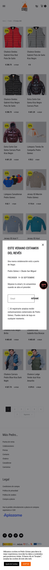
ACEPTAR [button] (26, 564)
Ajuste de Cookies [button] (11, 564)
